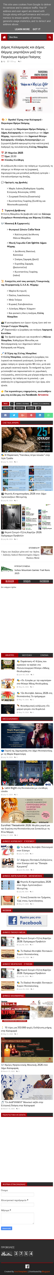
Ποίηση (30, 408)
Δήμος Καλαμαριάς (41, 404)
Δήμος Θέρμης (22, 404)
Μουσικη (20, 408)
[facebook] (27, 1266)
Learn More (22, 29)
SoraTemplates (20, 1271)
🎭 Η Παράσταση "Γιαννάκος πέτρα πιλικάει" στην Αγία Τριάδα (25, 457)
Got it (36, 29)
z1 (39, 408)
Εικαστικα (7, 408)
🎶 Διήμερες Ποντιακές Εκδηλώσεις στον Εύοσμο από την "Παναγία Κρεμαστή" (34, 863)
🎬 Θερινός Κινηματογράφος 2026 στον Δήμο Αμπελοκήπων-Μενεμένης (23, 495)
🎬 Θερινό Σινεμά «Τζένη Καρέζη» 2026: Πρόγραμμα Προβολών (21, 534)
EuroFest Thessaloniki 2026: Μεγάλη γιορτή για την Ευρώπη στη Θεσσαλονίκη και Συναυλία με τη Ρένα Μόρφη (25, 828)
